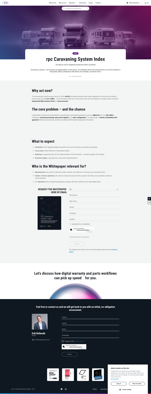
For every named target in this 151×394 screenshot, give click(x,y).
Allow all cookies (136, 383)
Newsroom (82, 3)
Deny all (119, 383)
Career (91, 3)
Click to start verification (83, 230)
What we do (52, 3)
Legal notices (103, 389)
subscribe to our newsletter (81, 224)
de (147, 3)
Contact (97, 3)
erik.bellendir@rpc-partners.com (42, 339)
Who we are (62, 3)
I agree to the (74, 341)
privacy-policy (79, 341)
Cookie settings (126, 389)
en (145, 3)
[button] (72, 2)
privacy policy (115, 379)
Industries (72, 3)
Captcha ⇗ (90, 231)
